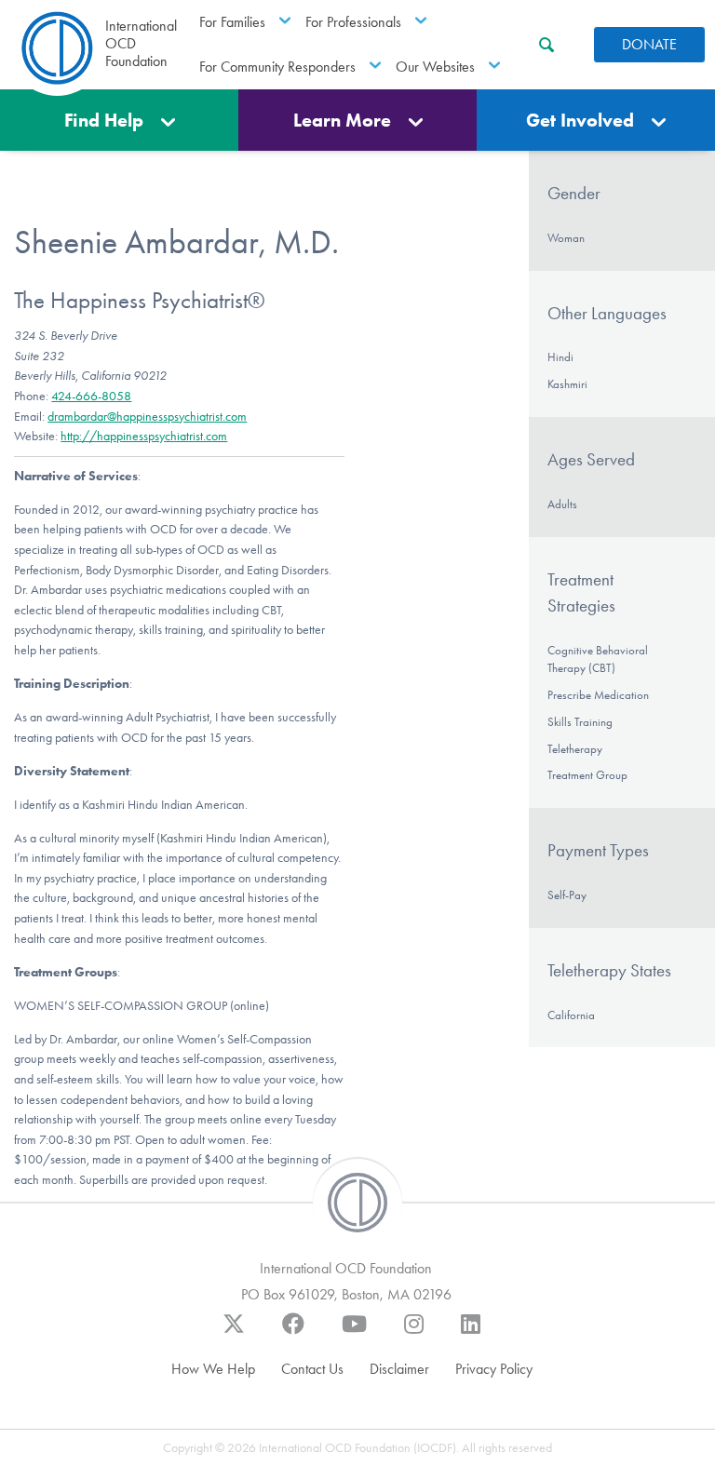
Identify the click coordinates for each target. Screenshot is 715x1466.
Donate (649, 44)
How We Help (213, 1369)
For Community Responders (277, 66)
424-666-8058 (91, 396)
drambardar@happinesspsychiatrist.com (147, 416)
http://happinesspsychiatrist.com (144, 436)
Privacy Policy (494, 1369)
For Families (232, 22)
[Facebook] (293, 1333)
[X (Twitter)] (234, 1333)
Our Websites (435, 66)
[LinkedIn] (470, 1333)
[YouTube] (354, 1333)
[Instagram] (413, 1333)
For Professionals (353, 22)
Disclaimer (399, 1369)
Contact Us (312, 1369)
